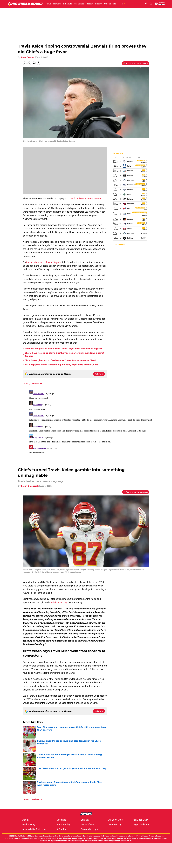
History (98, 4)
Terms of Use (87, 824)
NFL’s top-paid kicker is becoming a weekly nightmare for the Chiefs (61, 364)
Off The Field (110, 4)
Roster (90, 4)
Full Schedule (119, 245)
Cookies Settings (89, 829)
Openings (61, 819)
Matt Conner (28, 57)
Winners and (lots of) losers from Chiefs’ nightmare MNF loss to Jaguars (63, 348)
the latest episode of (43, 262)
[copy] (38, 63)
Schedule (67, 4)
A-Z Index (61, 829)
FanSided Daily (140, 819)
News (48, 4)
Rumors (57, 4)
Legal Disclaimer (141, 824)
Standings (79, 4)
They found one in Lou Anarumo (84, 198)
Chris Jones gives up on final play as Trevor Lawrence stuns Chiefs (61, 360)
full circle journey (59, 602)
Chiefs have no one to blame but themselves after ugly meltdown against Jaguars (64, 354)
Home (26, 384)
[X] (151, 4)
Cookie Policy (114, 824)
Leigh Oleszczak (30, 486)
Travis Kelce (36, 384)
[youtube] (156, 4)
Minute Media (19, 836)
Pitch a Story (28, 824)
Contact (85, 819)
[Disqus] (91, 421)
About (25, 819)
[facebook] (146, 4)
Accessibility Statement (34, 829)
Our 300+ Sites (115, 819)
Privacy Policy (63, 824)
